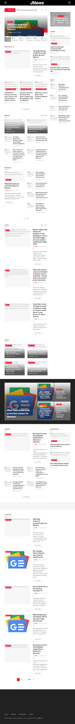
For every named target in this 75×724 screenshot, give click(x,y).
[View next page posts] (27, 218)
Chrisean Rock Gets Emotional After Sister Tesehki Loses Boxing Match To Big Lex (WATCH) (26, 96)
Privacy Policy (22, 714)
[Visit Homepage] (37, 2)
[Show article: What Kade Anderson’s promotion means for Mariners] (8, 39)
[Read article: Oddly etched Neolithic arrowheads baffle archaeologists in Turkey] (60, 40)
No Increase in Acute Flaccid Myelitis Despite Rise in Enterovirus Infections (41, 207)
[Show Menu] (5, 3)
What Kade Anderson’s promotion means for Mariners (17, 27)
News (45, 115)
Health (8, 51)
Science (54, 43)
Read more (39, 75)
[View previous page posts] (24, 218)
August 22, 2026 (43, 59)
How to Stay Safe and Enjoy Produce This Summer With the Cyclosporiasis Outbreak (18, 471)
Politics (8, 345)
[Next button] (46, 31)
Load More (26, 109)
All (42, 115)
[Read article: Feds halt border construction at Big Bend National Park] (31, 138)
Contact (31, 714)
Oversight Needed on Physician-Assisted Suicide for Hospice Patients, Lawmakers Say (19, 485)
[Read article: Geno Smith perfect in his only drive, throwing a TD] (31, 185)
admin (10, 32)
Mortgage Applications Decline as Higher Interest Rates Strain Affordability (19, 140)
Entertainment (10, 89)
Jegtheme (39, 718)
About (6, 714)
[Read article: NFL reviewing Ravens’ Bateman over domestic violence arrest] (31, 174)
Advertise (13, 714)
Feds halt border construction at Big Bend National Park (41, 138)
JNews (10, 718)
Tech (7, 230)
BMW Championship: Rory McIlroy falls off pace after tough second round (36, 10)
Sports (10, 21)
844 (29, 679)
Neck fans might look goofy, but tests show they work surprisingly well (60, 69)
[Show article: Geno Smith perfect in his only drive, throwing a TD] (22, 39)
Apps (45, 225)
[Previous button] (46, 34)
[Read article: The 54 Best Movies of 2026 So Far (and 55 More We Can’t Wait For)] (17, 59)
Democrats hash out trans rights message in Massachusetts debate (13, 352)
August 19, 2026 (10, 373)
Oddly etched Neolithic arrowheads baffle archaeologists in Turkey (57, 48)
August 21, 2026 (17, 162)
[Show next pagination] (33, 679)
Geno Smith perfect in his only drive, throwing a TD (41, 185)
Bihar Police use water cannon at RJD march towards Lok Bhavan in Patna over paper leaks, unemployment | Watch (19, 154)
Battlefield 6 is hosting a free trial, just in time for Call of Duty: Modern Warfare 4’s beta (11, 96)
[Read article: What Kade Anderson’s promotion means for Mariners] (15, 176)
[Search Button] (69, 3)
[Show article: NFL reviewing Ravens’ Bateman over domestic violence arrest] (15, 39)
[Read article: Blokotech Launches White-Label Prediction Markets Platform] (41, 86)
